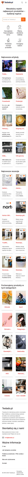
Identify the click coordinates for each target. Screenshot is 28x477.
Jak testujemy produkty (9, 450)
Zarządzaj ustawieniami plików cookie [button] (20, 473)
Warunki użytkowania (8, 459)
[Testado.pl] (7, 2)
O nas (4, 446)
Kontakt (4, 463)
